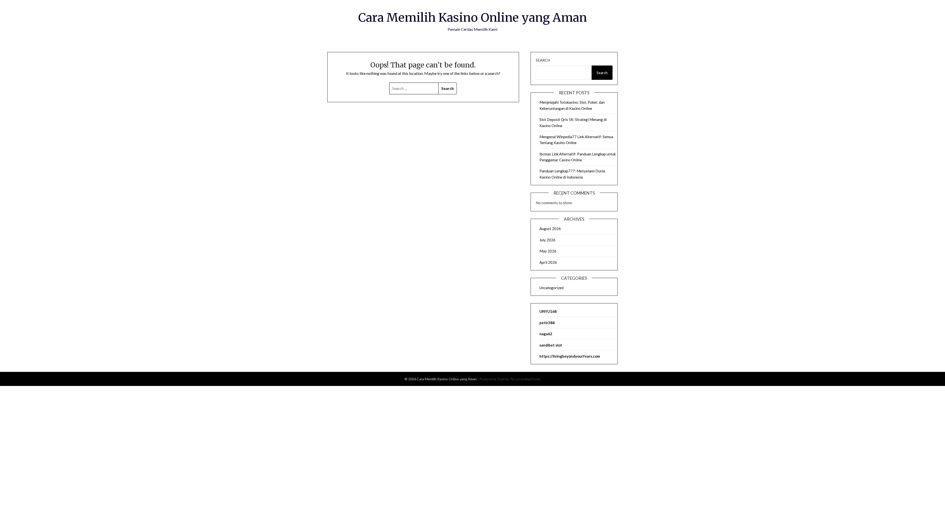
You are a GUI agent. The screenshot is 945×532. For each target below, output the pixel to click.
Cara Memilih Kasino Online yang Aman (472, 17)
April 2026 (548, 262)
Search (543, 60)
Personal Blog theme (525, 379)
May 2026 (547, 251)
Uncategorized (551, 287)
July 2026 (547, 240)
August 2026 (550, 228)
